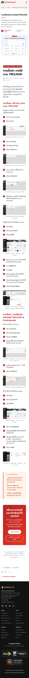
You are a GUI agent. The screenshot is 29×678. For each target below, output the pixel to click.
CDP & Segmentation (6, 623)
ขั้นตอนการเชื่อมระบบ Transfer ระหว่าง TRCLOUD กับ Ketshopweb (14, 488)
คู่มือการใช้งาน (4, 632)
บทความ (8, 7)
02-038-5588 (4, 600)
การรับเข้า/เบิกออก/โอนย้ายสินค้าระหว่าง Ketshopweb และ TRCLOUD (14, 480)
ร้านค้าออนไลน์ (4, 613)
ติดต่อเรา (18, 637)
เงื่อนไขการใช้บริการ (20, 630)
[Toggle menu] (26, 2)
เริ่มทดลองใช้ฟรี (14, 532)
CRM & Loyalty (5, 620)
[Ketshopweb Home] (8, 2)
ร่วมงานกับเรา (19, 635)
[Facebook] (2, 606)
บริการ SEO (18, 620)
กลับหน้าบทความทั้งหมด (9, 576)
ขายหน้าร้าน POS (5, 615)
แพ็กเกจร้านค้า (19, 613)
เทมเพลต (18, 618)
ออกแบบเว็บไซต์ (19, 615)
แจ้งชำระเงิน (4, 637)
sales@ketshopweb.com (7, 602)
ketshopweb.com (14, 557)
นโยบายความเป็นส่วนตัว (21, 632)
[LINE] (5, 571)
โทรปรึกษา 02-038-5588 (14, 538)
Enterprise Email (20, 623)
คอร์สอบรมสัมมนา (5, 635)
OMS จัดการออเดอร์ (5, 618)
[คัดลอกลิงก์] (9, 571)
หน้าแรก (3, 7)
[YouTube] (9, 606)
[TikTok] (13, 606)
